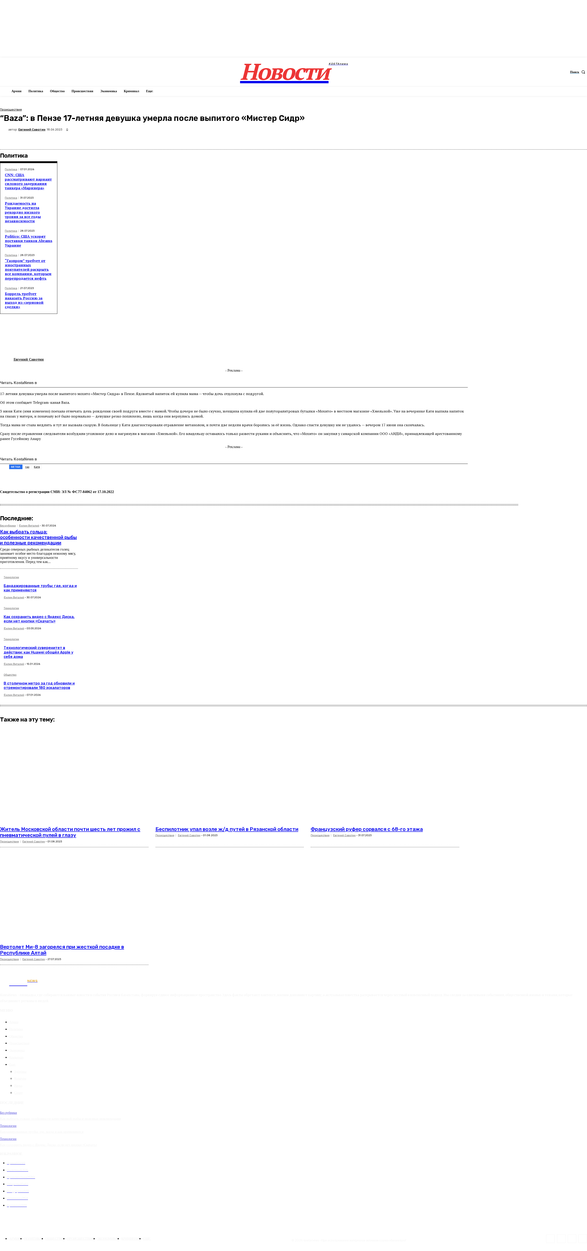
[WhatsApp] (529, 138)
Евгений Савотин (31, 129)
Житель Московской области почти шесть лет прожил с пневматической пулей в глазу (70, 832)
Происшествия (11, 109)
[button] (578, 72)
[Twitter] (497, 138)
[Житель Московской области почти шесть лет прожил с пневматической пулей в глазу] (74, 774)
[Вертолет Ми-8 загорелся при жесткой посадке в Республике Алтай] (74, 892)
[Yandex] (583, 1238)
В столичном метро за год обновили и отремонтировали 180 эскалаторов (39, 685)
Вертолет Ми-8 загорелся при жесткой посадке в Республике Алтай (62, 950)
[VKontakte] (561, 1238)
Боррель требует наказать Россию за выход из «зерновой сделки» (24, 300)
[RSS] (550, 1238)
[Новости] (52, 382)
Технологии (11, 577)
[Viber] (562, 138)
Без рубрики (8, 525)
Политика (11, 169)
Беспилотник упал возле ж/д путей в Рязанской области (226, 829)
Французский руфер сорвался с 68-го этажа (367, 829)
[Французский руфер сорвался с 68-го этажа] (385, 774)
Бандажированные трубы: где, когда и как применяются (40, 588)
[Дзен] (71, 382)
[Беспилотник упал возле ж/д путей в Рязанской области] (229, 774)
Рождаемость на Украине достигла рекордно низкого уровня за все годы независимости (23, 212)
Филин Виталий (29, 525)
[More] (579, 138)
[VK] (513, 138)
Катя (37, 466)
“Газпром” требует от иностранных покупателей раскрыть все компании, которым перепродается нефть (28, 269)
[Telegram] (546, 138)
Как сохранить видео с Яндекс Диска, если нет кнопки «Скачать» (39, 619)
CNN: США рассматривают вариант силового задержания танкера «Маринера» (28, 181)
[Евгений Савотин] (4, 129)
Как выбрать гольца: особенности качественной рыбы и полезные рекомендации (38, 537)
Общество (10, 675)
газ (27, 466)
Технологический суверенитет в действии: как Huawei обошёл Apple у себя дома (38, 652)
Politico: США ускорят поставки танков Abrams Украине (28, 241)
